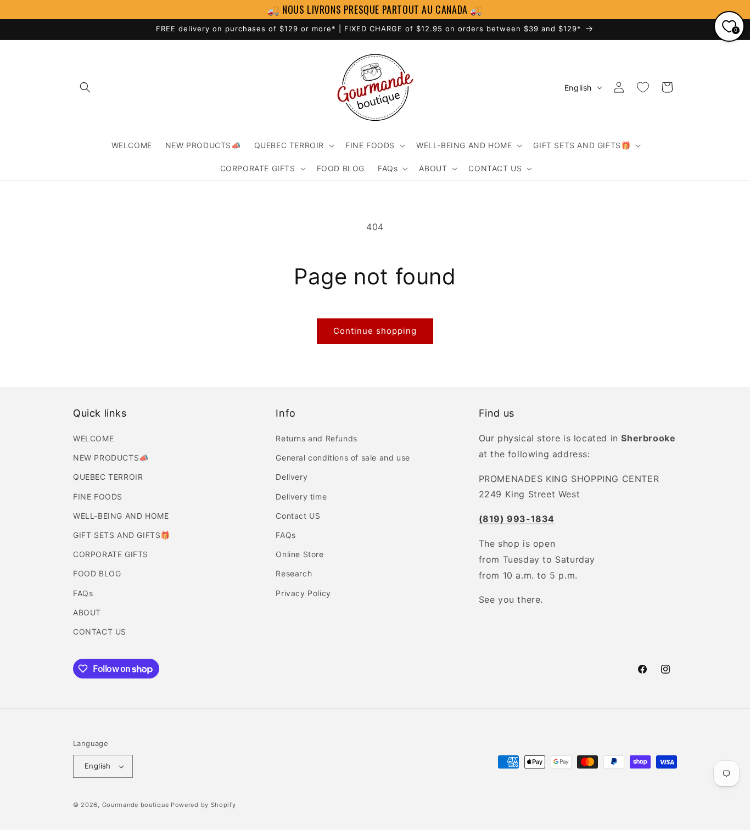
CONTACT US (99, 631)
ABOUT (87, 612)
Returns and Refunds (316, 438)
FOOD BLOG (97, 573)
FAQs (83, 593)
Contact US (298, 515)
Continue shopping (375, 331)
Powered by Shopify (203, 805)
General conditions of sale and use (343, 457)
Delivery (291, 476)
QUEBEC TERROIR (108, 476)
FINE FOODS (97, 496)
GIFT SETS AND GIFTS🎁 (121, 535)
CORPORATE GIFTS (110, 554)
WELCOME (93, 438)
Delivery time (301, 496)
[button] (85, 87)
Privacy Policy (303, 593)
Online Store (299, 554)
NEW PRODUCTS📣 (111, 457)
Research (294, 573)
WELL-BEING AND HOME (121, 515)
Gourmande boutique (135, 805)
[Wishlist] (643, 87)
